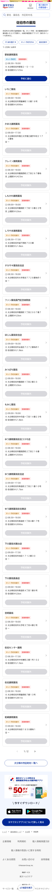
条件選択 (10, 42)
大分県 (27, 832)
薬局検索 (30, 8)
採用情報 (45, 859)
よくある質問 (9, 859)
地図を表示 (27, 888)
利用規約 (21, 841)
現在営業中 (43, 42)
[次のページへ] (35, 751)
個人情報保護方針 (40, 841)
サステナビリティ (42, 889)
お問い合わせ (28, 859)
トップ (4, 832)
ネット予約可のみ (27, 42)
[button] (26, 62)
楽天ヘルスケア (26, 876)
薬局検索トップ (15, 832)
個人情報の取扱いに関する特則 (26, 850)
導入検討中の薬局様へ (43, 6)
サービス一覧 (8, 889)
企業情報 (7, 841)
